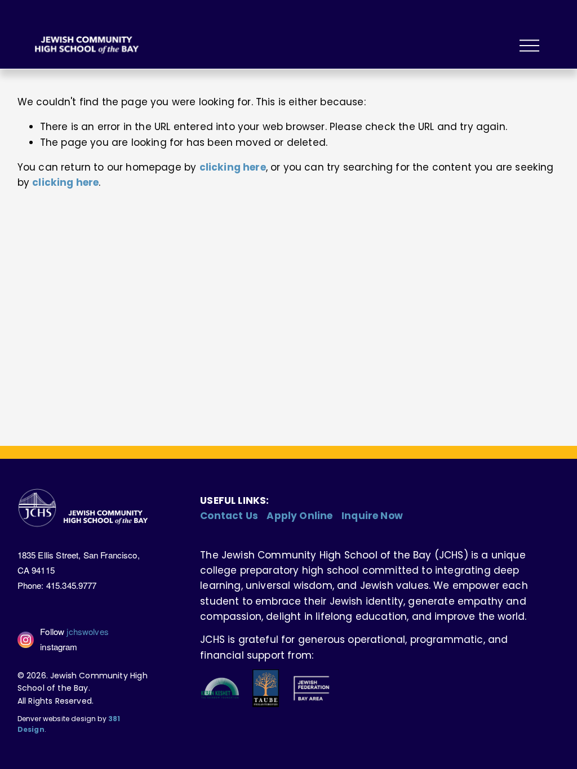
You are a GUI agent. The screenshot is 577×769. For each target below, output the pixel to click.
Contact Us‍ (229, 515)
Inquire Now (372, 515)
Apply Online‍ (299, 515)
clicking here (232, 167)
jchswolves (87, 631)
